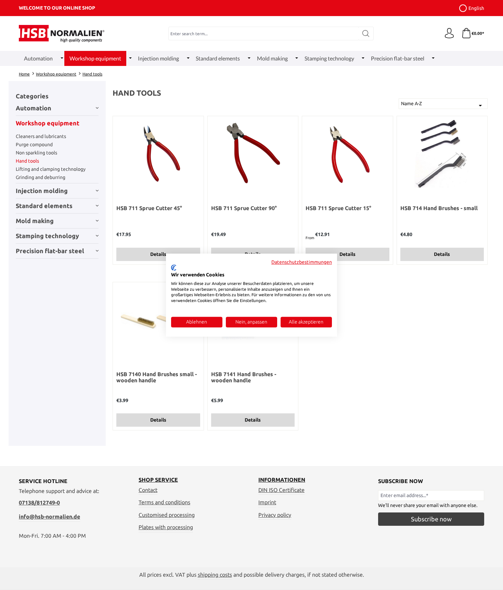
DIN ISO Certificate (281, 490)
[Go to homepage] (61, 33)
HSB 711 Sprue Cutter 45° (149, 208)
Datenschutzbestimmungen (301, 262)
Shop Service (158, 479)
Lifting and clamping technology (51, 169)
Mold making (35, 220)
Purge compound (34, 144)
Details (158, 254)
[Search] (366, 33)
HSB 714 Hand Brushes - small (439, 208)
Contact (148, 490)
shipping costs (215, 575)
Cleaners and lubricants (41, 136)
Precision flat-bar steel (50, 250)
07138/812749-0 (39, 502)
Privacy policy (274, 515)
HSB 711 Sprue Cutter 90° (244, 208)
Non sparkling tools (36, 152)
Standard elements (44, 205)
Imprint (267, 502)
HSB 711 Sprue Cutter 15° (338, 208)
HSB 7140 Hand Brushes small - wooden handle (156, 377)
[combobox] (263, 33)
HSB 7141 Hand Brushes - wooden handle (243, 377)
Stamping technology (47, 235)
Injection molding (42, 190)
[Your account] (449, 33)
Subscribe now (431, 519)
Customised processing (167, 515)
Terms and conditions (164, 502)
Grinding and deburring (40, 177)
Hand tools (27, 161)
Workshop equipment (47, 123)
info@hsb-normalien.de (49, 516)
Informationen (281, 479)
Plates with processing (166, 527)
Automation (33, 108)
